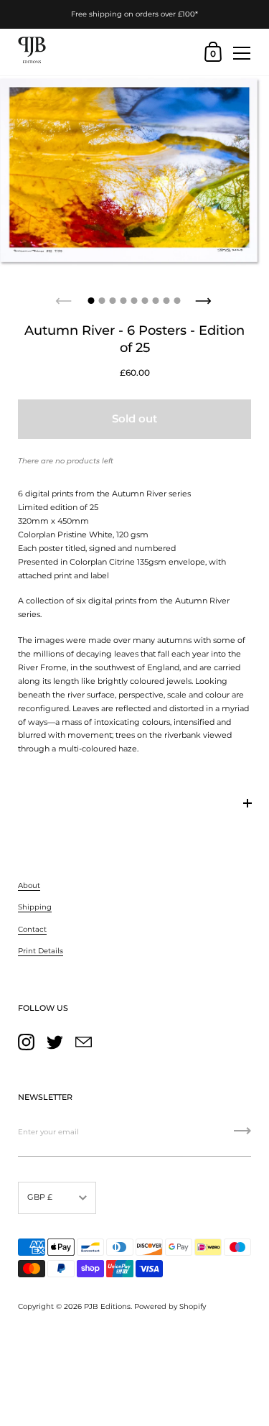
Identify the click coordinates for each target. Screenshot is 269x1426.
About (29, 885)
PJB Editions (107, 1306)
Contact (32, 929)
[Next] (204, 296)
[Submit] (242, 1136)
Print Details (40, 950)
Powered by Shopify (170, 1306)
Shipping (35, 907)
